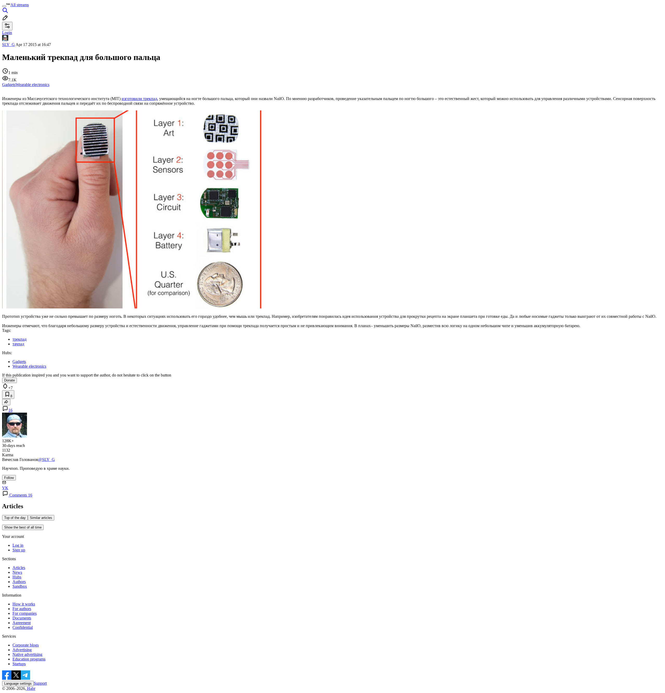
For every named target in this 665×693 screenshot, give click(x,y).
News (17, 572)
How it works (23, 604)
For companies (24, 613)
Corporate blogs (25, 645)
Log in (17, 545)
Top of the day (15, 518)
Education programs (28, 659)
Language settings (18, 683)
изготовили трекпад (139, 98)
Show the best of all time (23, 527)
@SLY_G (46, 459)
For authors (21, 608)
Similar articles (41, 518)
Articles (18, 567)
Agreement (21, 623)
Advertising (22, 650)
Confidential (22, 627)
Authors (19, 581)
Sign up (18, 550)
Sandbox (19, 586)
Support (40, 683)
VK (5, 488)
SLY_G (8, 44)
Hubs (16, 577)
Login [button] (7, 32)
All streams (19, 5)
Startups (19, 664)
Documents (21, 618)
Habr (30, 688)
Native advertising (27, 654)
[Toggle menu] (4, 6)
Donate (9, 380)
